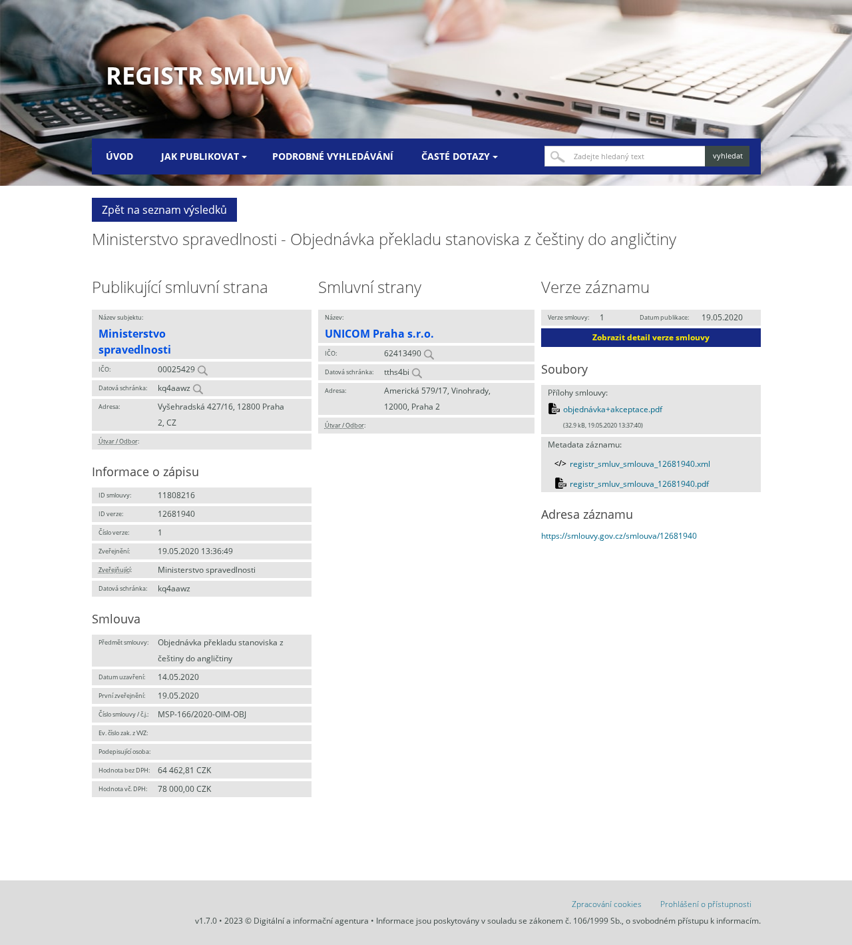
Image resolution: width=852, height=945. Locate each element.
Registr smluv (199, 75)
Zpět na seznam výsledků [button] (164, 209)
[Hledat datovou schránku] (197, 388)
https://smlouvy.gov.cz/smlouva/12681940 (619, 535)
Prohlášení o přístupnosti (705, 904)
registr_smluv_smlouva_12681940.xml (640, 464)
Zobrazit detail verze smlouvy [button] (651, 337)
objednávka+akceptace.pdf (612, 409)
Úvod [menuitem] (119, 156)
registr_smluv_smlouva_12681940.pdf (639, 484)
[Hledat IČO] (202, 369)
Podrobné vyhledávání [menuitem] (332, 156)
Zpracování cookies (607, 904)
